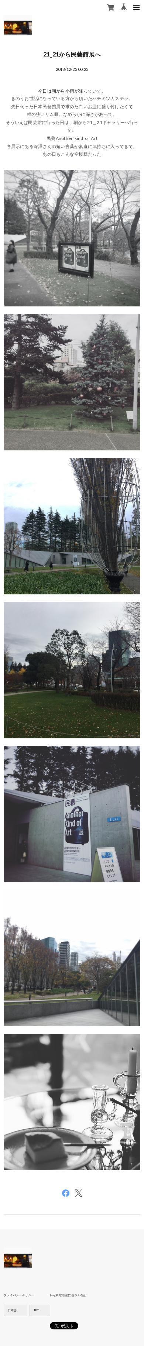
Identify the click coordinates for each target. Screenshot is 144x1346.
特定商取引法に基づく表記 (68, 1295)
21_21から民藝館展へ (72, 54)
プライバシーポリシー (19, 1295)
